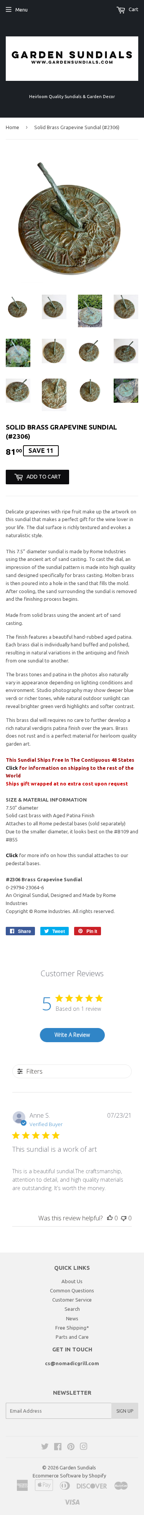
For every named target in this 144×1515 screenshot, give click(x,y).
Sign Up (124, 1410)
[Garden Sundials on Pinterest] (71, 1447)
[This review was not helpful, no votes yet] (123, 1218)
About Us (72, 1281)
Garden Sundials (78, 1467)
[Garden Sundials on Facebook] (58, 1447)
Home (12, 127)
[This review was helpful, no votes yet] (110, 1218)
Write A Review (72, 1034)
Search (72, 1309)
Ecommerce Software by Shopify (69, 1475)
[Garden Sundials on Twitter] (45, 1447)
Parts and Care (72, 1337)
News (72, 1318)
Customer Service (72, 1299)
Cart (132, 9)
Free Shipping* (72, 1327)
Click (12, 768)
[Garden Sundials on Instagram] (84, 1447)
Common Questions (72, 1290)
